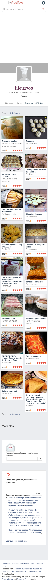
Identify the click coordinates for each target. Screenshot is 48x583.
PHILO (31, 405)
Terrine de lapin (8, 318)
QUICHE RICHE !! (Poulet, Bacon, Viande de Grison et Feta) (12, 358)
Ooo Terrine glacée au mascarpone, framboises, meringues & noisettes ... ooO (12, 280)
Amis (19, 103)
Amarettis (30, 141)
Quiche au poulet (9, 391)
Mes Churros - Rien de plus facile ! (11, 210)
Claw (31, 174)
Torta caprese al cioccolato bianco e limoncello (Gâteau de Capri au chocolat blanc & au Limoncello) (36, 399)
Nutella (8, 362)
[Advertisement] (24, 38)
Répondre (28, 505)
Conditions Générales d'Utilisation (15, 563)
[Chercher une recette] (43, 9)
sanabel (8, 393)
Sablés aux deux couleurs (9, 175)
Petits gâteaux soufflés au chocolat (36, 170)
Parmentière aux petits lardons (35, 245)
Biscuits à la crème (34, 214)
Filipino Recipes (34, 571)
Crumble (22, 571)
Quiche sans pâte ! (34, 356)
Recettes (9, 103)
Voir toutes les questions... (16, 540)
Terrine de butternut (34, 281)
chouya (8, 285)
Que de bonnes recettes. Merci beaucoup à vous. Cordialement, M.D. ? (25, 531)
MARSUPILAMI (11, 321)
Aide (32, 563)
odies (15, 2)
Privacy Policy (7, 579)
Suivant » (16, 113)
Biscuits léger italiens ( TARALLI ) (12, 245)
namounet (33, 216)
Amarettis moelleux (10, 141)
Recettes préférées (34, 103)
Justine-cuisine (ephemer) (9, 180)
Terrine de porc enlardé (36, 318)
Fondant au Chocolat (23, 568)
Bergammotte (10, 214)
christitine (33, 284)
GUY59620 (33, 143)
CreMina (8, 249)
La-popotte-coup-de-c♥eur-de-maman (12, 144)
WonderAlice (34, 358)
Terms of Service (24, 579)
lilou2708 (24, 88)
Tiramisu (14, 571)
